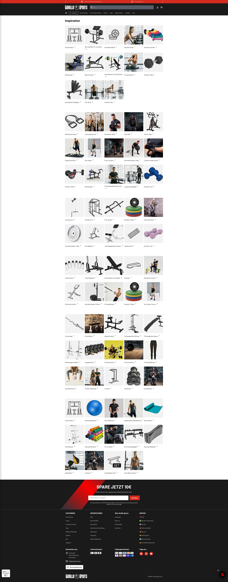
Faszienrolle (128, 246)
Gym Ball (127, 134)
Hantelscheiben (109, 47)
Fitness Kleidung (90, 389)
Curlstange (68, 336)
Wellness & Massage (71, 531)
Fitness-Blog (118, 524)
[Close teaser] (218, 570)
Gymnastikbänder (150, 447)
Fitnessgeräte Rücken (131, 336)
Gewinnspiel (93, 531)
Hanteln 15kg (69, 187)
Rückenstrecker (70, 304)
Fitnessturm (89, 220)
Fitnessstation (109, 362)
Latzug (106, 389)
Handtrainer (69, 278)
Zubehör (68, 535)
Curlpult (87, 473)
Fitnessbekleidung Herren (113, 186)
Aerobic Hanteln (149, 47)
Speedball (68, 473)
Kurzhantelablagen (130, 447)
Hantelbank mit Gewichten (113, 74)
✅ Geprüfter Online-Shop (146, 520)
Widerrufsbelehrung (95, 539)
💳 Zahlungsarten (144, 535)
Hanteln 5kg (108, 102)
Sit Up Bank (108, 447)
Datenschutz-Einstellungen (97, 528)
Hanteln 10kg (148, 75)
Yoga (67, 528)
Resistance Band (70, 134)
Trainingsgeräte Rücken (112, 246)
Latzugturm (69, 220)
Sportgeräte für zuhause (93, 47)
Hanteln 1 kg (148, 246)
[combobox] (122, 7)
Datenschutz (93, 524)
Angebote (68, 542)
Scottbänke (148, 389)
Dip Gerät (88, 102)
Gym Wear (88, 160)
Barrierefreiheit (94, 520)
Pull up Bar (108, 220)
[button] (161, 7)
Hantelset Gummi (150, 278)
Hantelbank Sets (110, 473)
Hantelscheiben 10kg (72, 246)
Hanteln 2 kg (148, 187)
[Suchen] (92, 7)
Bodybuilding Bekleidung (132, 420)
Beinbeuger (89, 187)
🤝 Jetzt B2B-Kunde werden (147, 542)
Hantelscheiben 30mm (92, 304)
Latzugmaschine (90, 134)
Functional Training (71, 524)
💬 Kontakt (142, 524)
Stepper (127, 278)
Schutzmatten (129, 362)
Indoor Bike (148, 134)
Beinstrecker (89, 75)
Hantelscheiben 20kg (131, 160)
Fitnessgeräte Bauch (151, 336)
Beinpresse (69, 75)
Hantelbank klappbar (72, 102)
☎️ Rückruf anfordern (145, 528)
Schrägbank (89, 246)
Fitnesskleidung (149, 362)
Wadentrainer (109, 336)
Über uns (117, 520)
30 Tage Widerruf (92, 1)
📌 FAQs (141, 517)
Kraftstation (69, 47)
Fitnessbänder (109, 304)
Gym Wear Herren (150, 304)
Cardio (67, 520)
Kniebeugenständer (71, 362)
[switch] (6, 575)
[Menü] (9, 571)
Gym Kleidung (109, 420)
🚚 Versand (142, 531)
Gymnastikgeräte (90, 420)
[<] (65, 1)
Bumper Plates (129, 220)
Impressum (93, 535)
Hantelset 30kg (109, 134)
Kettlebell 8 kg (70, 389)
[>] (162, 1)
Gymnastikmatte (90, 447)
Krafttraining (69, 517)
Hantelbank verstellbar (112, 278)
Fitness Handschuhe (151, 160)
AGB (91, 517)
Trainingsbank (89, 278)
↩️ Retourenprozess (144, 539)
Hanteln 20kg (128, 47)
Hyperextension (70, 160)
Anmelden (134, 498)
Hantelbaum (69, 447)
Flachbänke (89, 336)
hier (120, 504)
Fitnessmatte (128, 75)
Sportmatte (148, 420)
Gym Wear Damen (130, 473)
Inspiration (118, 528)
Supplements (89, 362)
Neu (67, 539)
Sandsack (127, 389)
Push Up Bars (109, 160)
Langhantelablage (130, 187)
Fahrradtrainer (149, 220)
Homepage (118, 517)
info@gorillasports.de (74, 561)
